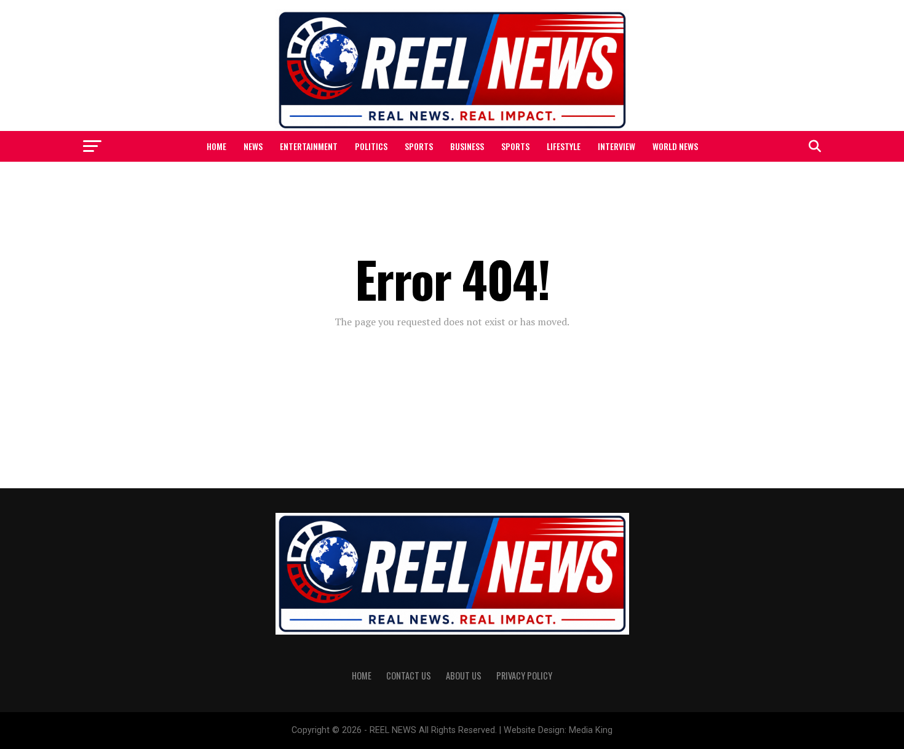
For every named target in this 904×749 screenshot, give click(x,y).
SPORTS (419, 146)
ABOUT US (464, 675)
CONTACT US (408, 675)
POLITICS (371, 146)
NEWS (253, 146)
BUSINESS (467, 146)
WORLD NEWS (675, 146)
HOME (216, 146)
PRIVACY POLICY (524, 675)
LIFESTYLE (564, 146)
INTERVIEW (616, 146)
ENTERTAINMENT (309, 146)
